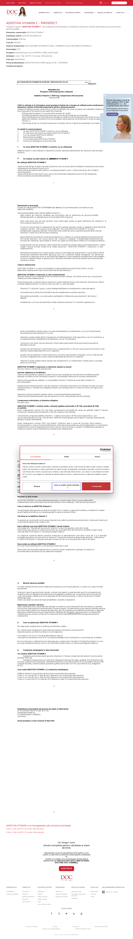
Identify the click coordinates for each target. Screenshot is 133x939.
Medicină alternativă (28, 896)
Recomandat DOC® (101, 926)
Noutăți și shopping (61, 894)
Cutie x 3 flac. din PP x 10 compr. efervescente (25, 832)
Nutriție (40, 894)
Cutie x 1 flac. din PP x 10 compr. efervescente (25, 829)
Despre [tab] (97, 457)
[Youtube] (81, 913)
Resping (37, 486)
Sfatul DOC (25, 899)
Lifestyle (120, 12)
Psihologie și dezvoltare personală (78, 895)
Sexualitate (74, 898)
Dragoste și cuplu (76, 891)
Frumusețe (89, 12)
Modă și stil (59, 891)
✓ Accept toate (96, 486)
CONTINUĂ (66, 868)
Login (106, 3)
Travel (92, 896)
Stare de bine (94, 891)
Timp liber (93, 894)
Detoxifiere (41, 891)
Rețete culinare (42, 899)
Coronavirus (25, 891)
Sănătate (58, 12)
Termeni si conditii (31, 926)
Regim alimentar (42, 896)
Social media (66, 908)
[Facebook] (51, 913)
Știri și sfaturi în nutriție (44, 904)
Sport (39, 901)
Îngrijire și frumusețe (62, 896)
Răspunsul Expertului (13, 894)
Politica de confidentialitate (51, 929)
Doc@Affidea (10, 891)
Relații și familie (105, 12)
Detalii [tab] (66, 457)
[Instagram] (59, 913)
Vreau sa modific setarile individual (66, 485)
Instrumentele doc (74, 3)
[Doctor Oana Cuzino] (17, 12)
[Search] (125, 3)
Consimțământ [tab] (35, 457)
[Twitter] (66, 913)
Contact (54, 926)
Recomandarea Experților (113, 887)
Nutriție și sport (73, 12)
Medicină (25, 894)
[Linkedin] (74, 913)
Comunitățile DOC (53, 3)
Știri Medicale (26, 901)
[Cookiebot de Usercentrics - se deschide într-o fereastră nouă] (101, 450)
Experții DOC (44, 12)
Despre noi (76, 926)
